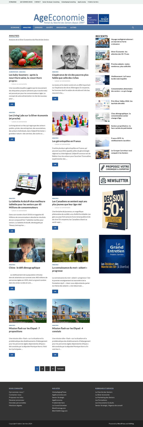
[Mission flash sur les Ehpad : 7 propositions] (28, 311)
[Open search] (133, 27)
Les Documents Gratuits (104, 403)
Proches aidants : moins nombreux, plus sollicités (121, 65)
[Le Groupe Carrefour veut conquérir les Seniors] (102, 151)
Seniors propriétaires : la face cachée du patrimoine (121, 127)
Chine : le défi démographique (24, 267)
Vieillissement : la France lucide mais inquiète (121, 77)
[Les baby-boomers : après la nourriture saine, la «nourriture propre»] (28, 57)
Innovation (61, 27)
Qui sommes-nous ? (16, 392)
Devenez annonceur (16, 400)
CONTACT (37, 2)
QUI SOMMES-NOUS (26, 2)
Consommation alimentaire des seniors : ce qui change (121, 90)
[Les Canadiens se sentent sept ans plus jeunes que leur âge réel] (71, 184)
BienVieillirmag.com (59, 411)
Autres (73, 27)
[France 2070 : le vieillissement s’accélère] (102, 138)
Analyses (27, 27)
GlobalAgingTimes (59, 392)
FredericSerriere (58, 403)
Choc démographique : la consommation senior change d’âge (121, 115)
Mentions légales (15, 405)
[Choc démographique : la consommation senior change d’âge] (102, 114)
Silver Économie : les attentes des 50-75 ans (120, 53)
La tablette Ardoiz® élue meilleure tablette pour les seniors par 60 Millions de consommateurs (27, 204)
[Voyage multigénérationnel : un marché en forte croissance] (102, 39)
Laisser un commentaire (19, 84)
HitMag (131, 424)
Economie (15, 27)
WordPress (121, 424)
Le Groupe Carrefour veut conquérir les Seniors (121, 151)
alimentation (13, 72)
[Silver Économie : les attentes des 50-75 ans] (102, 52)
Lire (11, 103)
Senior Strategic (58, 397)
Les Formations (101, 400)
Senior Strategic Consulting (51, 2)
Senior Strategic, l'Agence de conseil (108, 405)
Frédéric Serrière (93, 2)
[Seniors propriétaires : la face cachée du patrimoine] (102, 126)
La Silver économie (102, 395)
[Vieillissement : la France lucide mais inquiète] (102, 76)
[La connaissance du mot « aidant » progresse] (71, 250)
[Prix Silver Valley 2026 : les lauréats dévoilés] (102, 101)
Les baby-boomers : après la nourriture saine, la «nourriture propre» (25, 77)
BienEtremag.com (59, 408)
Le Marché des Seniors (103, 392)
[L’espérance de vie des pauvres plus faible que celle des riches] (71, 57)
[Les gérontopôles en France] (71, 124)
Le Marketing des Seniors (105, 397)
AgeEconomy (82, 2)
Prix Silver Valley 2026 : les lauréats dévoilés (121, 102)
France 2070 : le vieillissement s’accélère (120, 139)
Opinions (38, 27)
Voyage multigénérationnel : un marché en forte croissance (122, 41)
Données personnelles (17, 403)
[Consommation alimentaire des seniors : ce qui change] (102, 89)
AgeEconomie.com (59, 395)
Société (49, 27)
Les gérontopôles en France (66, 141)
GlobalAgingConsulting (68, 2)
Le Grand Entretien (59, 405)
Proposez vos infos (16, 397)
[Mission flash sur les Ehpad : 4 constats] (71, 311)
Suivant (60, 369)
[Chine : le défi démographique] (28, 250)
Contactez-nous (15, 395)
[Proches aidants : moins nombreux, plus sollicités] (102, 64)
